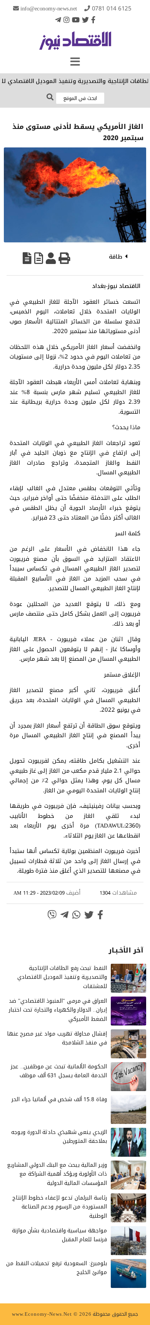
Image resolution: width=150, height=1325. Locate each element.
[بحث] (50, 97)
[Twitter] (85, 20)
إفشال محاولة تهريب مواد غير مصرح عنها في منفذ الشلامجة (57, 1038)
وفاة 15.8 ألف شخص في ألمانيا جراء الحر (59, 1099)
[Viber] (52, 915)
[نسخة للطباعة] (64, 258)
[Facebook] (93, 20)
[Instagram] (66, 20)
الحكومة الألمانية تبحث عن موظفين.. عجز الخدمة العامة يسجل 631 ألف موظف (59, 1071)
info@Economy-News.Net (48, 8)
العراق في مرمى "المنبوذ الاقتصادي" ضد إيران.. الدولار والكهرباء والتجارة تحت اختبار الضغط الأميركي (58, 1010)
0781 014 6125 (112, 8)
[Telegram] (58, 20)
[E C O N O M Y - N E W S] (75, 44)
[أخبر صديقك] (51, 258)
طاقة (115, 256)
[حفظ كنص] (27, 258)
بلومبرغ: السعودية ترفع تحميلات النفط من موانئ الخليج (56, 1268)
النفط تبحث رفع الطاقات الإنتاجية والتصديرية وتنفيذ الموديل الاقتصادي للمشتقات (62, 977)
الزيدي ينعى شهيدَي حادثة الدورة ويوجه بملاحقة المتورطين (59, 1137)
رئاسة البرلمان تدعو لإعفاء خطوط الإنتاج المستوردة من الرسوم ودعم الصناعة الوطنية (59, 1207)
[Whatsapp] (76, 915)
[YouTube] (76, 20)
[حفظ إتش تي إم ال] (38, 258)
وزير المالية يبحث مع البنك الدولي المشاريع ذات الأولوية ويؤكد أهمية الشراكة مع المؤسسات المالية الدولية (57, 1174)
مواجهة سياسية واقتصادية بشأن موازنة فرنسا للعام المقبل (59, 1235)
